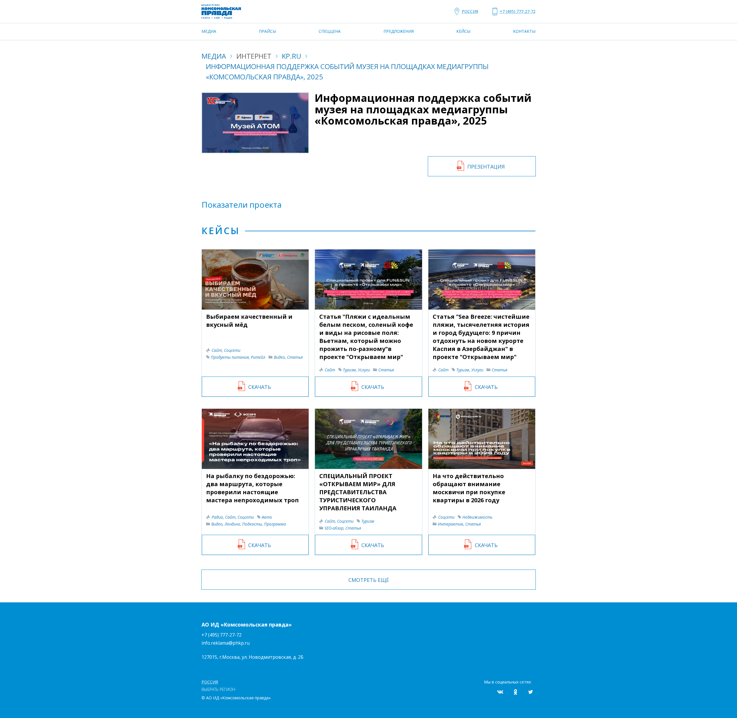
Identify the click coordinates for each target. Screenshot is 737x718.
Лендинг (232, 524)
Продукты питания (230, 357)
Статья (295, 357)
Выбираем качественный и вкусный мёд (249, 321)
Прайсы (267, 31)
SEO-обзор (333, 528)
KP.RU (291, 56)
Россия (470, 11)
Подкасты (252, 524)
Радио (217, 517)
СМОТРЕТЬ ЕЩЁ (368, 579)
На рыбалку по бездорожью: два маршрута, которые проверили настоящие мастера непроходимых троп (252, 488)
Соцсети (232, 350)
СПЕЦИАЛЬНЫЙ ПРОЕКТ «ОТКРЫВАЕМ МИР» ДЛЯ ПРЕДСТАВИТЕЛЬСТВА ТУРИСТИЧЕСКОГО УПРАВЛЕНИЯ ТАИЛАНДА (357, 492)
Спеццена (330, 31)
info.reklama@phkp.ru (226, 643)
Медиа (209, 31)
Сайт (217, 350)
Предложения (398, 31)
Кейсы (463, 31)
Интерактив (450, 524)
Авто (267, 517)
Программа (275, 524)
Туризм (349, 370)
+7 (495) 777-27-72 (222, 635)
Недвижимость (477, 517)
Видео (279, 357)
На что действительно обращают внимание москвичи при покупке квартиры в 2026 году (469, 488)
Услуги (364, 370)
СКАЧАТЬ (259, 386)
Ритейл (258, 357)
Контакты (524, 31)
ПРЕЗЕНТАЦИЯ (486, 166)
